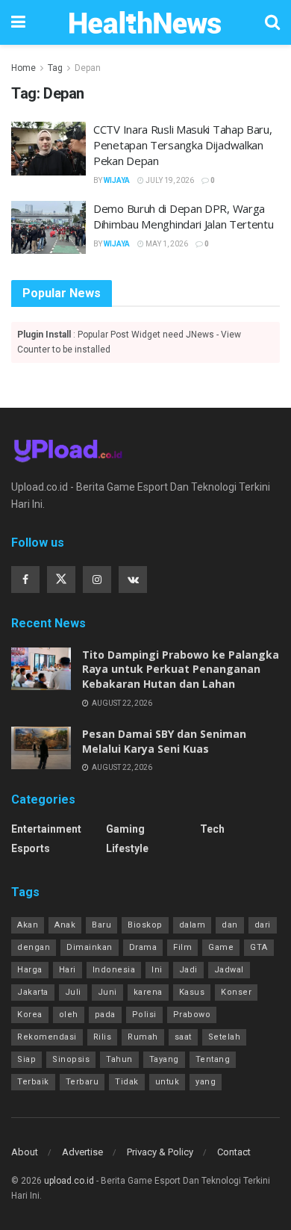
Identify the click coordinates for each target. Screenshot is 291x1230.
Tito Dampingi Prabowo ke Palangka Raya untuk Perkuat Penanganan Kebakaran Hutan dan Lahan (180, 669)
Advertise (82, 1152)
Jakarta (32, 992)
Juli (73, 992)
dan (230, 925)
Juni (107, 992)
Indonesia (114, 970)
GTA (259, 947)
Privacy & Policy (160, 1152)
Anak (64, 925)
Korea (30, 1014)
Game (221, 947)
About (24, 1152)
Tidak (127, 1082)
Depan (88, 68)
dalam (192, 925)
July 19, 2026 (169, 180)
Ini (157, 970)
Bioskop (145, 925)
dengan (33, 947)
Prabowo (192, 1014)
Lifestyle (127, 848)
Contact (234, 1152)
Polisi (144, 1014)
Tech (212, 829)
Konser (236, 992)
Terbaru (82, 1082)
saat (183, 1037)
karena (148, 992)
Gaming (125, 829)
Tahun (119, 1059)
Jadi (188, 970)
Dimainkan (89, 947)
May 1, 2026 (166, 244)
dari (262, 925)
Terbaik (33, 1082)
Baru (101, 925)
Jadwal (229, 970)
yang (205, 1082)
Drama (143, 947)
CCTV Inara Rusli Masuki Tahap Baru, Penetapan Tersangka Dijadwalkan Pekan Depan (182, 145)
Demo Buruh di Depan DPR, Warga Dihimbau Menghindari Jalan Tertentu (183, 216)
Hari (67, 970)
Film (182, 947)
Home (23, 68)
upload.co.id (69, 1180)
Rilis (102, 1037)
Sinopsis (71, 1059)
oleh (68, 1014)
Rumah (143, 1037)
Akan (27, 925)
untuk (167, 1082)
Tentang (213, 1059)
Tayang (164, 1059)
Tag (55, 68)
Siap (26, 1059)
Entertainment (46, 829)
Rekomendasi (47, 1037)
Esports (30, 848)
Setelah (224, 1037)
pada (105, 1014)
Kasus (192, 992)
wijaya (117, 180)
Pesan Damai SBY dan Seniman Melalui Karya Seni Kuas (164, 741)
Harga (30, 970)
